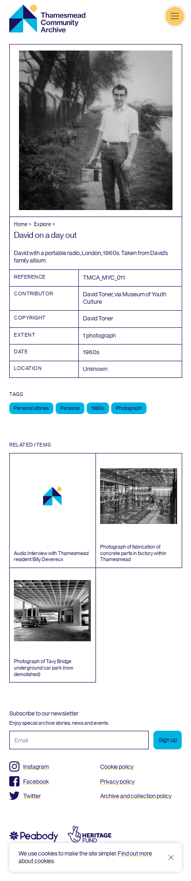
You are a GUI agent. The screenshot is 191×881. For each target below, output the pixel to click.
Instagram (36, 766)
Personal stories (31, 408)
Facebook (36, 781)
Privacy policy (117, 781)
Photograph (129, 408)
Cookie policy (117, 766)
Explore (42, 224)
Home (20, 224)
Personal (70, 408)
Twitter (32, 795)
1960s (97, 408)
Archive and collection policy (136, 795)
